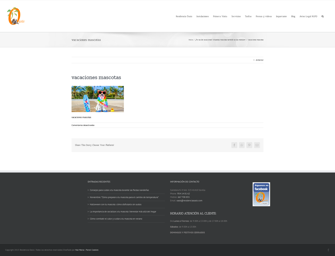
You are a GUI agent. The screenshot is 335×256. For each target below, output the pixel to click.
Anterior (259, 59)
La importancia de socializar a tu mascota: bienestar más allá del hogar (123, 211)
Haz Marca (79, 249)
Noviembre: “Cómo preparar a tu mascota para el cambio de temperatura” (124, 197)
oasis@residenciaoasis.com (189, 200)
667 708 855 (184, 197)
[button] (323, 16)
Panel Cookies (92, 249)
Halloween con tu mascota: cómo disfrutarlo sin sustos (115, 204)
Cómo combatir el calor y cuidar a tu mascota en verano (116, 218)
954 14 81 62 (183, 193)
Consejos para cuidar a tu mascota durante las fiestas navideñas (119, 190)
